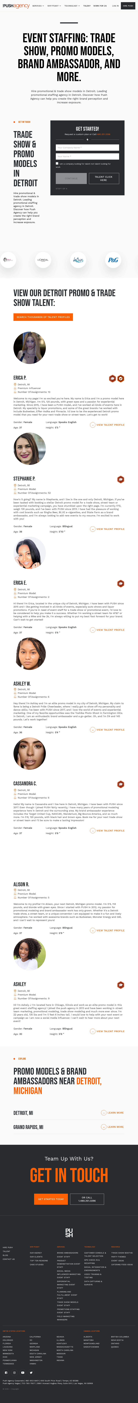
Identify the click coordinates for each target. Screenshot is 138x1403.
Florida (7, 1343)
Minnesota (8, 1353)
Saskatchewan (91, 1347)
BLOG (5, 1255)
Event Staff (63, 1257)
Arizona (7, 1337)
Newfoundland (91, 1343)
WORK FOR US (100, 6)
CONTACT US (9, 1259)
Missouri (61, 1353)
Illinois (61, 1340)
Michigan (34, 1350)
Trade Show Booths (122, 1253)
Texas (60, 1357)
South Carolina (38, 1353)
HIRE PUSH (8, 1247)
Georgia (34, 1343)
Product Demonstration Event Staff (68, 1264)
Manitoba (89, 1340)
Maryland (35, 1347)
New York (8, 1350)
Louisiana (8, 1347)
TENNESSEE (8, 1364)
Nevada (60, 1337)
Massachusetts (65, 1347)
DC (31, 1340)
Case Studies (37, 1264)
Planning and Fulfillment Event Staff (67, 1295)
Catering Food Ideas (122, 1264)
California (35, 1337)
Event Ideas (117, 1261)
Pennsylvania (10, 1360)
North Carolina (65, 1350)
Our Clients (36, 1257)
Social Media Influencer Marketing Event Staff (69, 1274)
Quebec (115, 1347)
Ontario (115, 1343)
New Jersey (36, 1357)
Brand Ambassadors (67, 1253)
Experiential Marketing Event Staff (66, 1284)
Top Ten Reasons (39, 1261)
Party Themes (118, 1257)
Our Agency (36, 1253)
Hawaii (33, 1364)
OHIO (5, 1357)
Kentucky (62, 1343)
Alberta (88, 1337)
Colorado (8, 1340)
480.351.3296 (103, 134)
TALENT (87, 6)
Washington (36, 1360)
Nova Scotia (117, 1340)
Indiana (60, 1360)
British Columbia (120, 1337)
